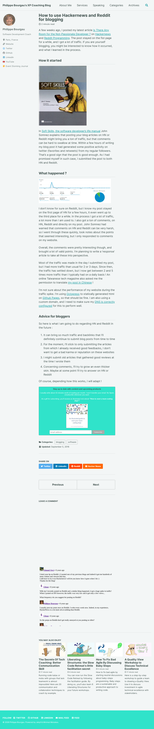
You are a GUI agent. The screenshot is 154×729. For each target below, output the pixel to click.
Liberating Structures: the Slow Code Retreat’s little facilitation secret (80, 664)
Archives (133, 5)
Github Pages (51, 297)
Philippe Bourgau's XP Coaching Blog (27, 5)
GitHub (34, 718)
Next (96, 484)
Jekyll (38, 722)
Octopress (73, 293)
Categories (116, 5)
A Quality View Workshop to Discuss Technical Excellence (136, 664)
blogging (60, 442)
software (72, 442)
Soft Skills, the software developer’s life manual (71, 131)
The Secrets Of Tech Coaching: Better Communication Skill (52, 664)
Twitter (20, 718)
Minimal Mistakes (50, 722)
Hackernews (103, 34)
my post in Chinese (80, 282)
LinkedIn (48, 718)
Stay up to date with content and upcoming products (77, 389)
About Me (65, 5)
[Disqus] (77, 534)
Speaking (98, 5)
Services (82, 5)
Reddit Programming (57, 38)
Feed (76, 718)
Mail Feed (63, 718)
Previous (58, 484)
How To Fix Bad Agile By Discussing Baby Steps (108, 662)
